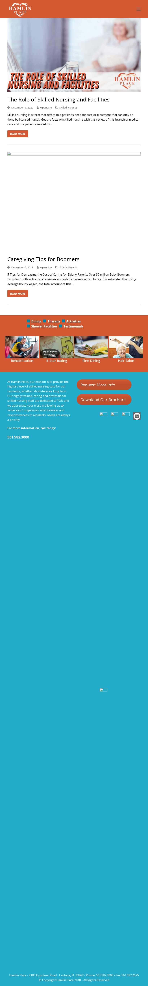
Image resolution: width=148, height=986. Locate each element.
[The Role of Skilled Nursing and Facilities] (74, 90)
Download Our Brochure (103, 399)
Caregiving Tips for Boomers (43, 259)
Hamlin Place (65, 980)
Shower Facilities (44, 326)
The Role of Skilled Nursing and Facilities (58, 99)
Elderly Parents (68, 267)
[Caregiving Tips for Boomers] (74, 249)
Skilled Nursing (68, 107)
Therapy (53, 321)
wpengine (46, 107)
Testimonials (73, 326)
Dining (36, 321)
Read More (17, 134)
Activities (73, 321)
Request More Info (97, 384)
